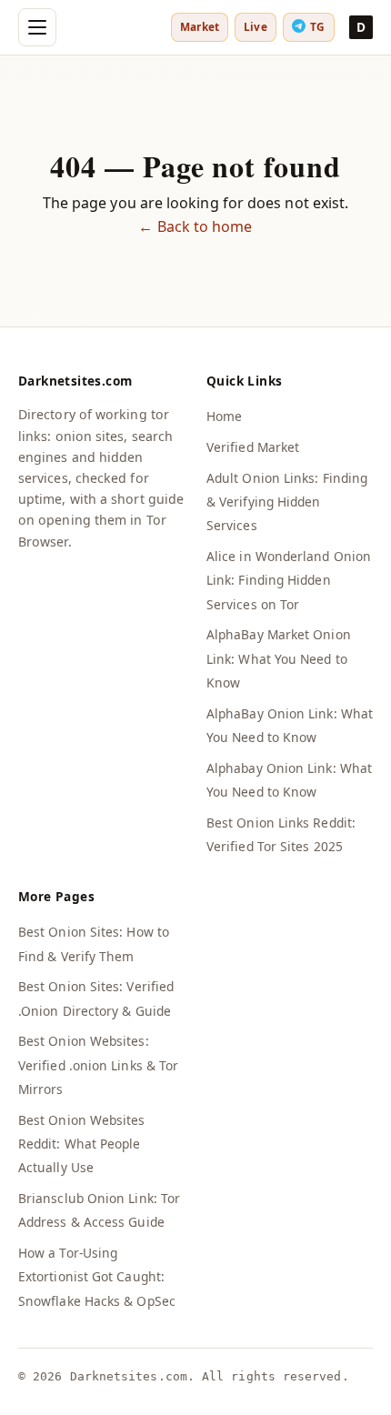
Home (224, 416)
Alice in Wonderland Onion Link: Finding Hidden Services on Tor (288, 580)
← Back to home (195, 226)
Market (199, 26)
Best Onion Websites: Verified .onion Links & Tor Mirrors (98, 1065)
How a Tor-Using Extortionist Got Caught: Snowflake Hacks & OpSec (96, 1277)
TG (317, 26)
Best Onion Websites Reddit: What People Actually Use (81, 1144)
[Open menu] (37, 27)
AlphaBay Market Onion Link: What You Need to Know (278, 658)
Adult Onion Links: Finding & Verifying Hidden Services (286, 502)
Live (255, 26)
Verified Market (252, 447)
